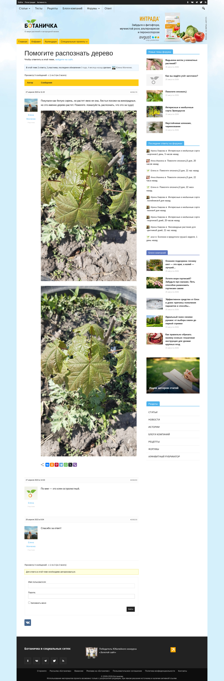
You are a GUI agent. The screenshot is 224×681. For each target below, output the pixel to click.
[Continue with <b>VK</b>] (27, 622)
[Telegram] (61, 464)
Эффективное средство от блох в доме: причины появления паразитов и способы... (182, 302)
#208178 (133, 92)
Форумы (92, 8)
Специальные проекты (73, 41)
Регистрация (30, 2)
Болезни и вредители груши (172, 237)
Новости (154, 419)
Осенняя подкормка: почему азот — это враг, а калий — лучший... (180, 264)
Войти (20, 2)
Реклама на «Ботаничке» (98, 671)
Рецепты (52, 8)
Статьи (23, 8)
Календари (51, 41)
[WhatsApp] (66, 464)
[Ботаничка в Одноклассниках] (188, 2)
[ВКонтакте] (47, 464)
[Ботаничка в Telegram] (197, 2)
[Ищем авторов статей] (173, 375)
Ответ (108, 8)
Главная (22, 41)
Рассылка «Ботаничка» (60, 671)
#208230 (133, 520)
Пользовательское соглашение (127, 671)
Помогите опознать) (175, 91)
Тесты (38, 8)
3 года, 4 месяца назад (91, 67)
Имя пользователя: (37, 582)
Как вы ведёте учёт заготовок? (181, 76)
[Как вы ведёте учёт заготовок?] (154, 80)
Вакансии (78, 671)
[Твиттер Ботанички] (201, 2)
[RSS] (205, 2)
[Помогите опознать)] (154, 96)
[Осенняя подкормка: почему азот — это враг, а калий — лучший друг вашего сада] (154, 265)
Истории (154, 427)
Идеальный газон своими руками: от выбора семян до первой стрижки (180, 320)
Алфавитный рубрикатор (164, 456)
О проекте (42, 671)
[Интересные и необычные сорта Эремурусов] (154, 111)
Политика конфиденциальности (160, 671)
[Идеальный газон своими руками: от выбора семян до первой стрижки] (154, 321)
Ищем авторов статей (163, 388)
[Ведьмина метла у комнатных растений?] (154, 64)
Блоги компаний (72, 8)
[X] (70, 464)
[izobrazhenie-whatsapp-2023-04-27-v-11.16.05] (89, 455)
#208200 (133, 480)
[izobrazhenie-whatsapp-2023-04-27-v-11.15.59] (89, 280)
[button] (203, 8)
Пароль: (32, 592)
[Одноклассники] (52, 464)
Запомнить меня (38, 603)
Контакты (182, 671)
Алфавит (36, 41)
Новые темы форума (159, 52)
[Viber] (75, 464)
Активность (42, 2)
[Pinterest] (57, 464)
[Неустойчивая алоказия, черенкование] (154, 127)
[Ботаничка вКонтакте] (192, 2)
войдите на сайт (63, 59)
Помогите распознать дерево (68, 53)
